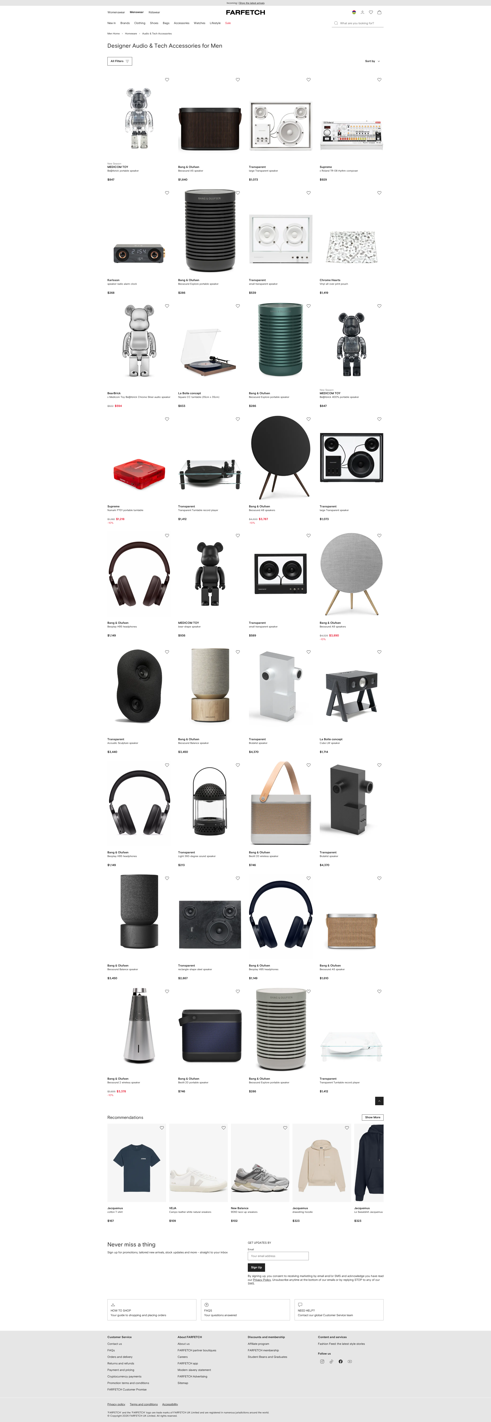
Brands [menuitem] (125, 23)
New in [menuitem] (111, 23)
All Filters (117, 61)
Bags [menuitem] (166, 23)
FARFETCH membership (263, 1350)
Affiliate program (258, 1343)
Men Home (113, 33)
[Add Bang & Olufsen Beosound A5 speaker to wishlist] (238, 79)
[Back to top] (379, 1101)
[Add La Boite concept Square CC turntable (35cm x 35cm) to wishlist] (238, 306)
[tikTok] (331, 1361)
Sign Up (256, 1267)
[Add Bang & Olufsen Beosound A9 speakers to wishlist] (308, 419)
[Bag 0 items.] (379, 12)
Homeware (131, 33)
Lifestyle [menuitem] (215, 23)
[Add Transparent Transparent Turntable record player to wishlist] (238, 419)
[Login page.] (362, 12)
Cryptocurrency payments (124, 1376)
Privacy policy (116, 1404)
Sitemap (183, 1382)
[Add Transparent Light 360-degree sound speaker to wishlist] (238, 765)
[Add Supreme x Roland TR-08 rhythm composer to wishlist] (379, 79)
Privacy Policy (262, 1279)
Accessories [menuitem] (181, 23)
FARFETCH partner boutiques (197, 1350)
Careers (183, 1356)
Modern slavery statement (194, 1369)
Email (251, 1249)
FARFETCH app (188, 1363)
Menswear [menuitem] (137, 12)
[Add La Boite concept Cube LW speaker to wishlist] (379, 652)
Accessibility (170, 1404)
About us (183, 1343)
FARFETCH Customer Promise (127, 1389)
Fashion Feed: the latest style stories (341, 1343)
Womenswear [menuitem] (116, 12)
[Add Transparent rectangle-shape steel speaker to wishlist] (238, 878)
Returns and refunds (120, 1363)
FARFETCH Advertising (192, 1376)
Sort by (370, 61)
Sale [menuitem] (228, 23)
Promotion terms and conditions (128, 1382)
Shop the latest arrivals (251, 3)
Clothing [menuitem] (139, 23)
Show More (372, 1117)
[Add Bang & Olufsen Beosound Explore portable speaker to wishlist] (238, 193)
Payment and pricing (120, 1369)
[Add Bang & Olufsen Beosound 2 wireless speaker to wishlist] (167, 991)
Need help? (306, 1310)
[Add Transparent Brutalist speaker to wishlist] (308, 652)
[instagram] (322, 1361)
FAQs (208, 1310)
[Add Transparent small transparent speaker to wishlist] (308, 193)
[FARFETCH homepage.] (245, 12)
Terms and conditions (144, 1404)
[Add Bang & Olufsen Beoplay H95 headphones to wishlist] (167, 535)
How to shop (121, 1310)
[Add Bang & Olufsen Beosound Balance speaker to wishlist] (238, 652)
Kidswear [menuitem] (154, 12)
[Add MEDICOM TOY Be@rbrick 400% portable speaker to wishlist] (379, 306)
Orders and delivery (120, 1356)
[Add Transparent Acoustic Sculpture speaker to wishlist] (167, 652)
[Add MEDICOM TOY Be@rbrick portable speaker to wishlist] (167, 79)
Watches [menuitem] (199, 23)
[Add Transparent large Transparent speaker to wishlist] (308, 79)
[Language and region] (354, 12)
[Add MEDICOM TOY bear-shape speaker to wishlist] (238, 535)
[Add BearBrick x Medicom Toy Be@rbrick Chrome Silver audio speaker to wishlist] (167, 306)
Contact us (114, 1343)
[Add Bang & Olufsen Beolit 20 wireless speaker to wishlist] (308, 765)
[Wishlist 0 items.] (371, 12)
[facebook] (340, 1361)
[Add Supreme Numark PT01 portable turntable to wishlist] (167, 419)
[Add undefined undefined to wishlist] (162, 1128)
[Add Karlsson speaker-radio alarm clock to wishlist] (167, 193)
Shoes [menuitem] (154, 23)
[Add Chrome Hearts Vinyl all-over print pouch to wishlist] (379, 193)
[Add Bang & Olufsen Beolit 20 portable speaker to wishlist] (238, 991)
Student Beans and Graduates (267, 1356)
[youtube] (350, 1361)
